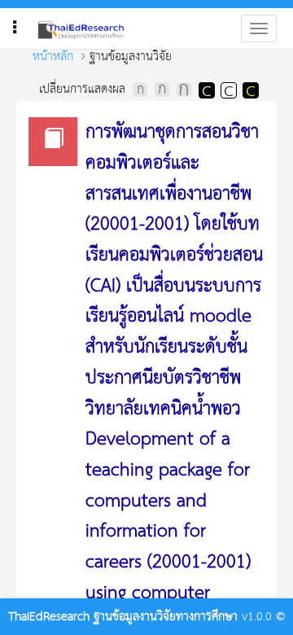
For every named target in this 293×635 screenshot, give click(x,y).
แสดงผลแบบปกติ (228, 89)
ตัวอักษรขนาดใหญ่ (184, 89)
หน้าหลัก (53, 57)
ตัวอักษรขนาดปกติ (140, 89)
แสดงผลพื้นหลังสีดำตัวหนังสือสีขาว (206, 89)
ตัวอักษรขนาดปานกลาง (162, 89)
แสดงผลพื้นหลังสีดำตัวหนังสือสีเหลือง (250, 89)
